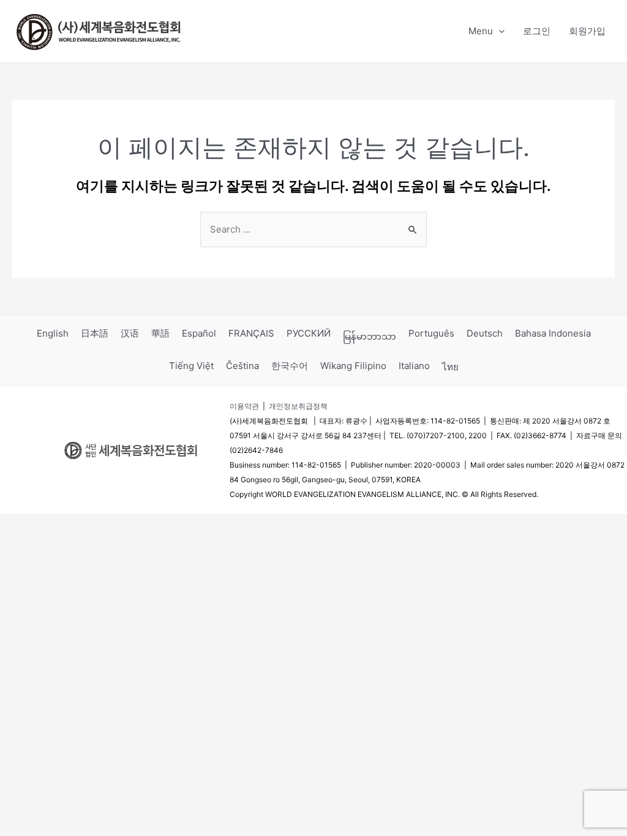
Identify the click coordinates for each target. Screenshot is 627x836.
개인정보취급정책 (298, 406)
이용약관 (244, 406)
